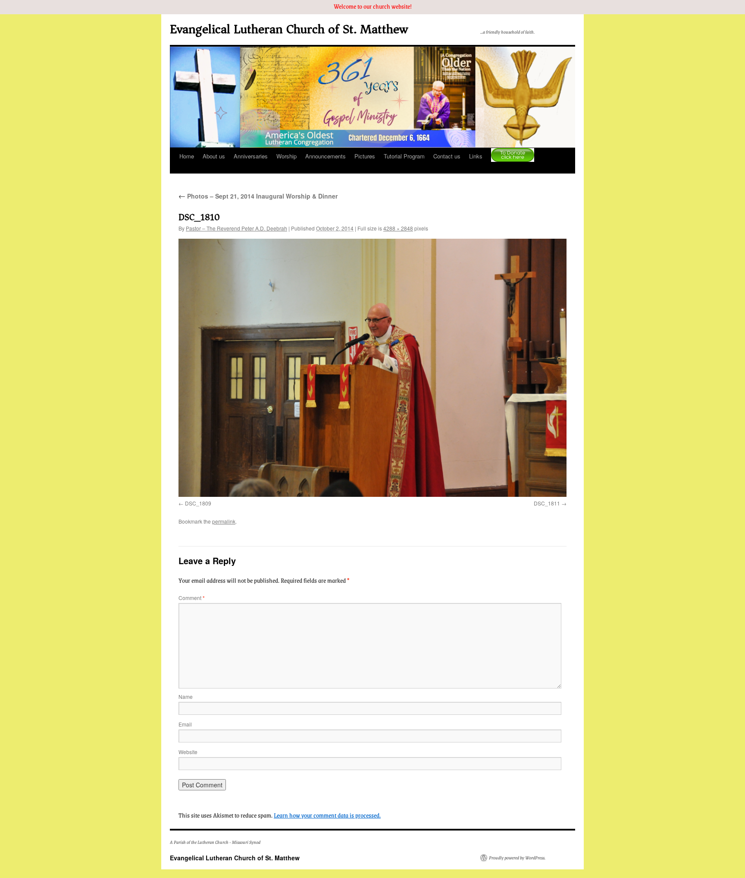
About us (214, 156)
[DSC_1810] (372, 368)
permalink (223, 521)
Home (186, 156)
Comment (191, 597)
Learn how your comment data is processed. (327, 815)
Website (187, 751)
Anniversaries (251, 156)
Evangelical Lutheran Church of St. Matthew (289, 29)
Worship (286, 156)
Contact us (446, 156)
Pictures (364, 156)
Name (185, 696)
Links (475, 156)
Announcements (325, 156)
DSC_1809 (198, 503)
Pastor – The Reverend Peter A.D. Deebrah (236, 228)
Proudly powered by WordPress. (517, 857)
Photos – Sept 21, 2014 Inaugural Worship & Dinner (258, 196)
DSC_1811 (547, 503)
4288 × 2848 (398, 228)
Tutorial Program (404, 156)
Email (185, 724)
